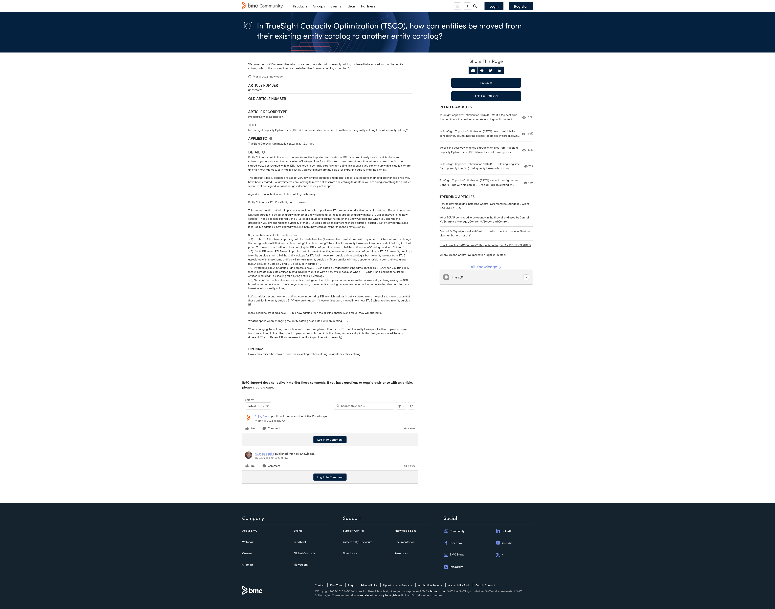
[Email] (473, 70)
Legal (351, 585)
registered (366, 595)
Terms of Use (437, 591)
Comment (274, 428)
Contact (320, 585)
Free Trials (336, 585)
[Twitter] (490, 70)
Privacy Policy (369, 585)
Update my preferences (398, 585)
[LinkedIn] (499, 70)
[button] (526, 277)
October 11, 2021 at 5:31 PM (271, 458)
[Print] (482, 70)
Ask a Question (486, 96)
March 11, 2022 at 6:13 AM (270, 420)
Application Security (430, 585)
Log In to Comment (330, 439)
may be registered (390, 595)
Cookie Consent (485, 585)
